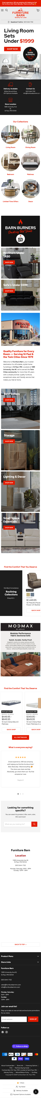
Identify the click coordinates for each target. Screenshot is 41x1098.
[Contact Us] (30, 88)
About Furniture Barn (7, 1065)
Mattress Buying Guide (22, 1068)
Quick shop (11, 729)
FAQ (11, 1068)
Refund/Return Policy (22, 1072)
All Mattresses (20, 737)
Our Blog (34, 1072)
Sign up (33, 1019)
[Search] (34, 824)
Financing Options (31, 1065)
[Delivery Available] (10, 88)
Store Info (20, 1065)
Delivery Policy (8, 1072)
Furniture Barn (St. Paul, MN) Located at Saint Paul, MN (19, 1070)
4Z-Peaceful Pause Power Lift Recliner (33, 604)
